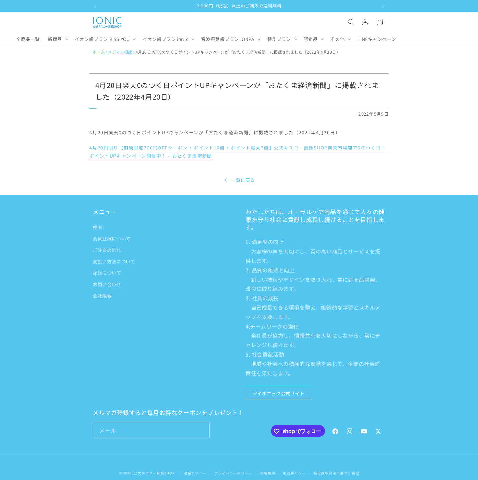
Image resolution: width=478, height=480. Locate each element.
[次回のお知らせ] (383, 6)
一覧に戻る (243, 180)
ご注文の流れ (107, 249)
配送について (107, 272)
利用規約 (267, 472)
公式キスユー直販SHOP (154, 472)
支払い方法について (114, 261)
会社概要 (102, 295)
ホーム (99, 52)
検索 (97, 227)
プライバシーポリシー (233, 472)
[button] (351, 22)
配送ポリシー (294, 472)
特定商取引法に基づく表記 (336, 472)
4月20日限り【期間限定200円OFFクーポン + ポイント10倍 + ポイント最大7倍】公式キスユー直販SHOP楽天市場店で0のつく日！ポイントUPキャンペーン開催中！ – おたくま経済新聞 (237, 151)
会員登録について (112, 238)
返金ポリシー (195, 472)
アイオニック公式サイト (279, 393)
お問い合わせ (107, 284)
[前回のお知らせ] (95, 6)
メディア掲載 (120, 52)
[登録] (202, 430)
